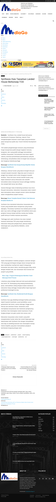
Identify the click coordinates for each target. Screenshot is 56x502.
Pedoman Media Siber (21, 402)
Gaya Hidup (5, 43)
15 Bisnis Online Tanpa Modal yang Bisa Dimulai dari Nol (49, 115)
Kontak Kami (30, 402)
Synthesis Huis (21, 336)
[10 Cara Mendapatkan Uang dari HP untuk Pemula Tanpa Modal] (40, 122)
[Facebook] (46, 1)
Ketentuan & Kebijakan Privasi (8, 403)
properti (19, 334)
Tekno (4, 57)
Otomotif (5, 50)
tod (26, 336)
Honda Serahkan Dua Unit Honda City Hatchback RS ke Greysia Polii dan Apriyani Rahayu (28, 368)
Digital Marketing (7, 41)
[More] (18, 106)
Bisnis (4, 39)
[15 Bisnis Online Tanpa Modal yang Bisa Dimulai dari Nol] (40, 115)
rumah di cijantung (26, 334)
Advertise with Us (12, 402)
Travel (4, 55)
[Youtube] (54, 1)
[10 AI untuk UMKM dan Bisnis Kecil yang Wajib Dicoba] (6, 464)
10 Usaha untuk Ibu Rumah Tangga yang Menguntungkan (24, 452)
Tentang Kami (4, 402)
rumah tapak (14, 336)
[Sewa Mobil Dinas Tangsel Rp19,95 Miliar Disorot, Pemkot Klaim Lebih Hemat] (40, 100)
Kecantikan (5, 45)
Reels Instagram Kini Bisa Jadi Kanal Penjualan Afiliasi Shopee (49, 108)
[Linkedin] (50, 1)
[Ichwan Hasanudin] (2, 85)
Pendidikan (5, 52)
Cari (19, 60)
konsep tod (7, 334)
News (4, 38)
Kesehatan (5, 46)
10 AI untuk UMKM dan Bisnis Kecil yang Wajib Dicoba (23, 461)
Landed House (13, 334)
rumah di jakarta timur (6, 336)
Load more (46, 128)
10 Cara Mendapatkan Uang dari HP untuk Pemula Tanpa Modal (48, 122)
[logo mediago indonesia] (11, 7)
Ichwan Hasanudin (7, 85)
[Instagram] (48, 1)
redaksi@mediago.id (6, 399)
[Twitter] (52, 1)
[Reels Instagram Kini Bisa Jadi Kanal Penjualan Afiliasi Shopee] (40, 108)
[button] (53, 21)
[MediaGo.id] (14, 33)
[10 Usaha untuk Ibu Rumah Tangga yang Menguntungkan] (6, 455)
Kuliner (4, 48)
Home (2, 73)
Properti (4, 53)
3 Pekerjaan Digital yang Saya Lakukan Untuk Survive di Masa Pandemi (8, 368)
